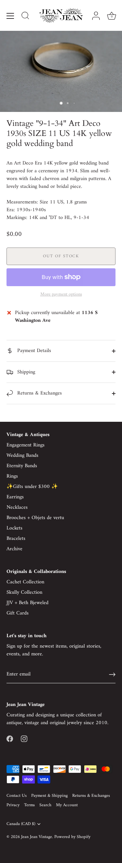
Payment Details (33, 350)
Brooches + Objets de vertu (35, 517)
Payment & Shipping (49, 796)
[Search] (25, 16)
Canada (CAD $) (21, 824)
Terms (29, 805)
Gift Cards (18, 613)
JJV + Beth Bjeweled (27, 602)
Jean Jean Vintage (36, 837)
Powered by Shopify (72, 837)
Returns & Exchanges (39, 393)
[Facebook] (10, 738)
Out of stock (61, 256)
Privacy (13, 805)
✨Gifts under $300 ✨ (32, 486)
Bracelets (16, 538)
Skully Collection (24, 592)
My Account (67, 805)
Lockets (14, 528)
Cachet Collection (25, 582)
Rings (12, 476)
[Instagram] (24, 738)
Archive (14, 548)
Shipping (25, 372)
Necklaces (17, 507)
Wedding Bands (22, 455)
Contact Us (17, 796)
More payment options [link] (61, 294)
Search (45, 805)
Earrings (15, 497)
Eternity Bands (22, 465)
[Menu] (10, 16)
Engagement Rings (26, 445)
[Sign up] (112, 674)
